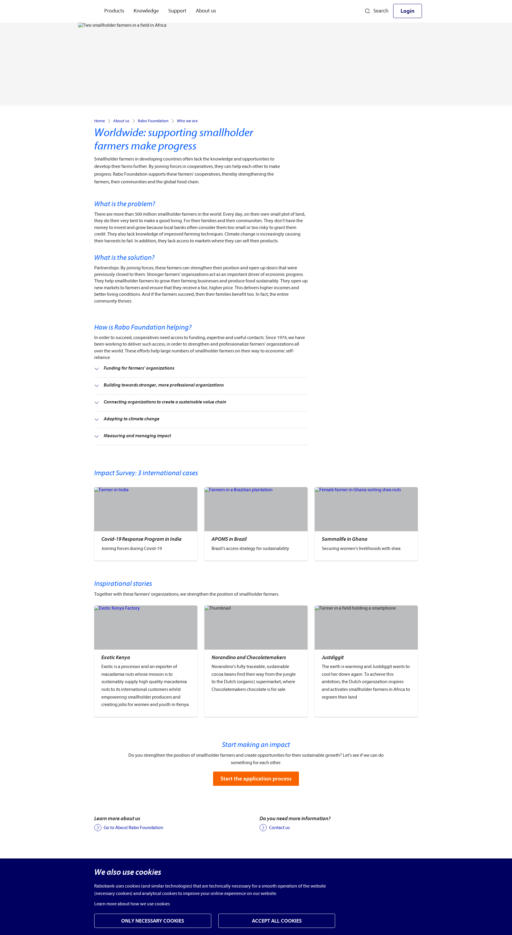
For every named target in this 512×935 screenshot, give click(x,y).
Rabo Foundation (153, 121)
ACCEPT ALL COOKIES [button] (277, 921)
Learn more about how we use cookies (132, 904)
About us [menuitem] (206, 11)
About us (121, 121)
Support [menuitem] (177, 11)
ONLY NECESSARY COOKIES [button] (152, 921)
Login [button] (408, 11)
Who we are (187, 121)
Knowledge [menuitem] (146, 11)
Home (99, 121)
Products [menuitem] (114, 11)
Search (380, 11)
